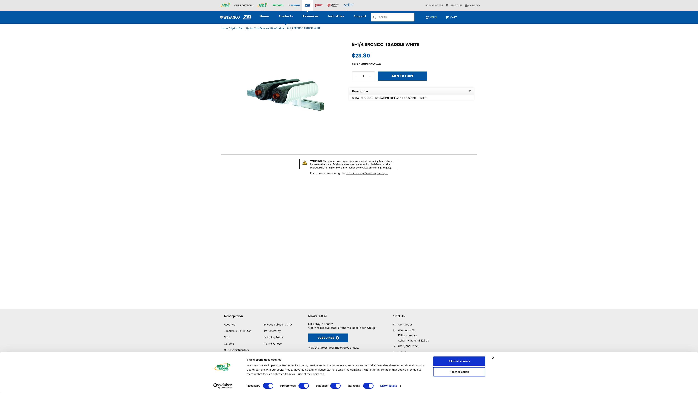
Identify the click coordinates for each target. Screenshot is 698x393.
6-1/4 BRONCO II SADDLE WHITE (303, 28)
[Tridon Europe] (278, 5)
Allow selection (459, 371)
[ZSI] (307, 5)
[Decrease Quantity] (355, 76)
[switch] (303, 386)
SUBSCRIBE (326, 338)
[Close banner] (493, 357)
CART (454, 17)
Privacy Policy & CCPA (278, 324)
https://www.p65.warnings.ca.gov (367, 173)
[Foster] (318, 5)
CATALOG (474, 5)
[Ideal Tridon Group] (226, 5)
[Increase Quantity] (371, 76)
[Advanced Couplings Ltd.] (349, 5)
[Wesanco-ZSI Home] (234, 17)
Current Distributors (236, 350)
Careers (229, 344)
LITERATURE (455, 5)
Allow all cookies (459, 361)
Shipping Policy (273, 337)
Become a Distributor (237, 331)
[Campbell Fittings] (333, 5)
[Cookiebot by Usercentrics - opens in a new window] (223, 386)
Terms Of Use (273, 344)
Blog (226, 337)
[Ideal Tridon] (263, 5)
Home (224, 28)
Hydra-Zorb (236, 28)
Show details (388, 385)
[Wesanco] (294, 5)
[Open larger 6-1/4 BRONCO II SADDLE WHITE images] (285, 95)
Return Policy (272, 331)
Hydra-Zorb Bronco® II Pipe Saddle (265, 28)
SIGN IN (432, 17)
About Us (229, 324)
